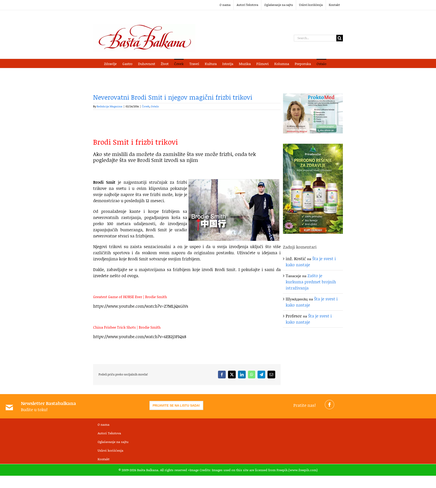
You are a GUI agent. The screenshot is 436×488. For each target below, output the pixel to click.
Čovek (145, 106)
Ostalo (155, 106)
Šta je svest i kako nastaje (309, 319)
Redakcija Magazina (109, 106)
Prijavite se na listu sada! (176, 405)
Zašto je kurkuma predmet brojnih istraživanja (311, 282)
